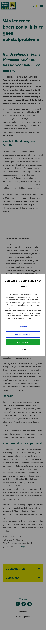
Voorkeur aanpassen (23, 334)
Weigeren (23, 327)
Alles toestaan (23, 342)
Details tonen (23, 350)
